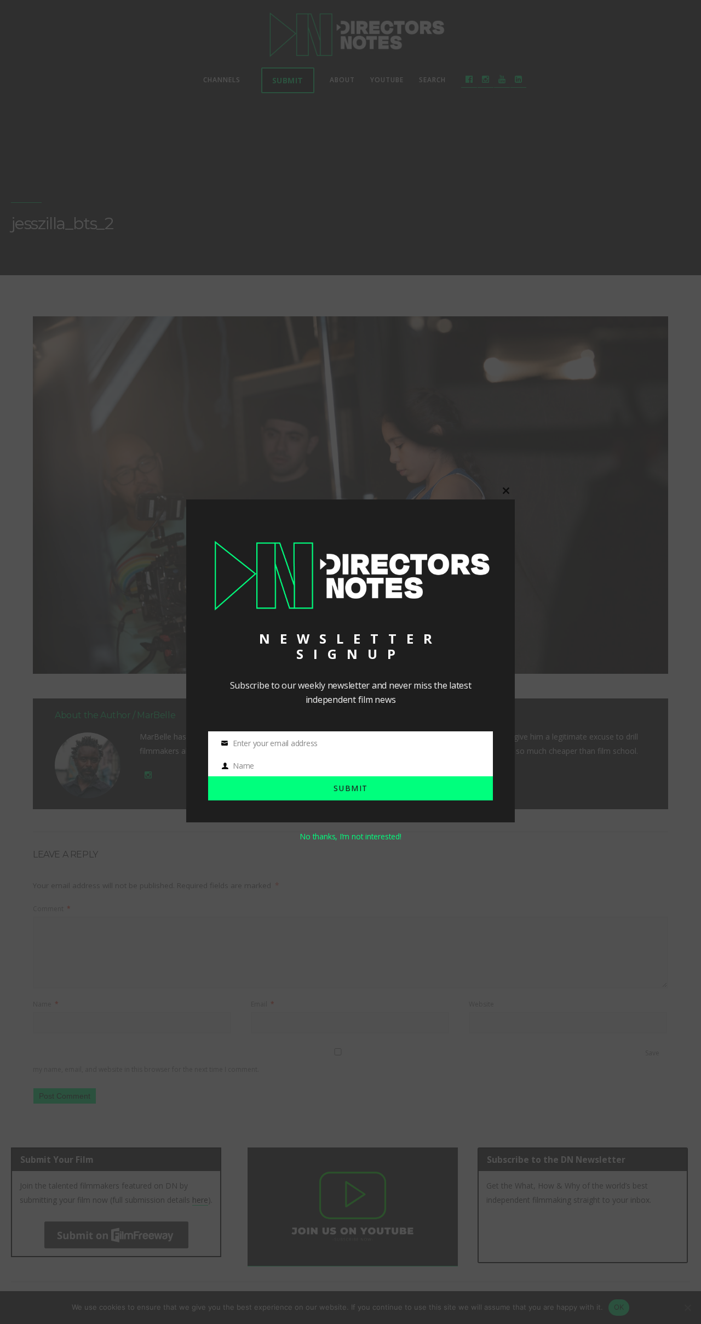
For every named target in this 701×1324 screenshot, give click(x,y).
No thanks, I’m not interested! (350, 836)
